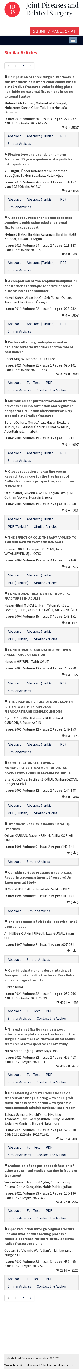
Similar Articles (19, 143)
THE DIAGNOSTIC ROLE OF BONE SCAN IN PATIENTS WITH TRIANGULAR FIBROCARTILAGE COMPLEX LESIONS (38, 706)
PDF (63, 136)
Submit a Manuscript (54, 31)
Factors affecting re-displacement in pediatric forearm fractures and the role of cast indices (38, 347)
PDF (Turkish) (18, 526)
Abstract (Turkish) (40, 136)
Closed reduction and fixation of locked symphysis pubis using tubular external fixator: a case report (38, 222)
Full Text (33, 382)
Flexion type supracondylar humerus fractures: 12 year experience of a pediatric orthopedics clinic (38, 159)
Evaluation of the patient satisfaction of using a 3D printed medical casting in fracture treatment (40, 1170)
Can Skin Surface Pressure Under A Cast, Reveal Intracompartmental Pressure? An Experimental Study (38, 877)
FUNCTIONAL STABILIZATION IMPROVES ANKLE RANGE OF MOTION (37, 652)
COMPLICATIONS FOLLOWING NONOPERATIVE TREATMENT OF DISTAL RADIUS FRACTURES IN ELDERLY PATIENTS (37, 767)
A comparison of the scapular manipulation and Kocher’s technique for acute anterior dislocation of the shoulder (41, 286)
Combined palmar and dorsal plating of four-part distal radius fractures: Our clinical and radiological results (40, 975)
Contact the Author (51, 390)
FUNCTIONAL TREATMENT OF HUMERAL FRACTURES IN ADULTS (37, 596)
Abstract (14, 136)
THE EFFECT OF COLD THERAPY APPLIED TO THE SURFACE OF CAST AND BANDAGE (40, 539)
